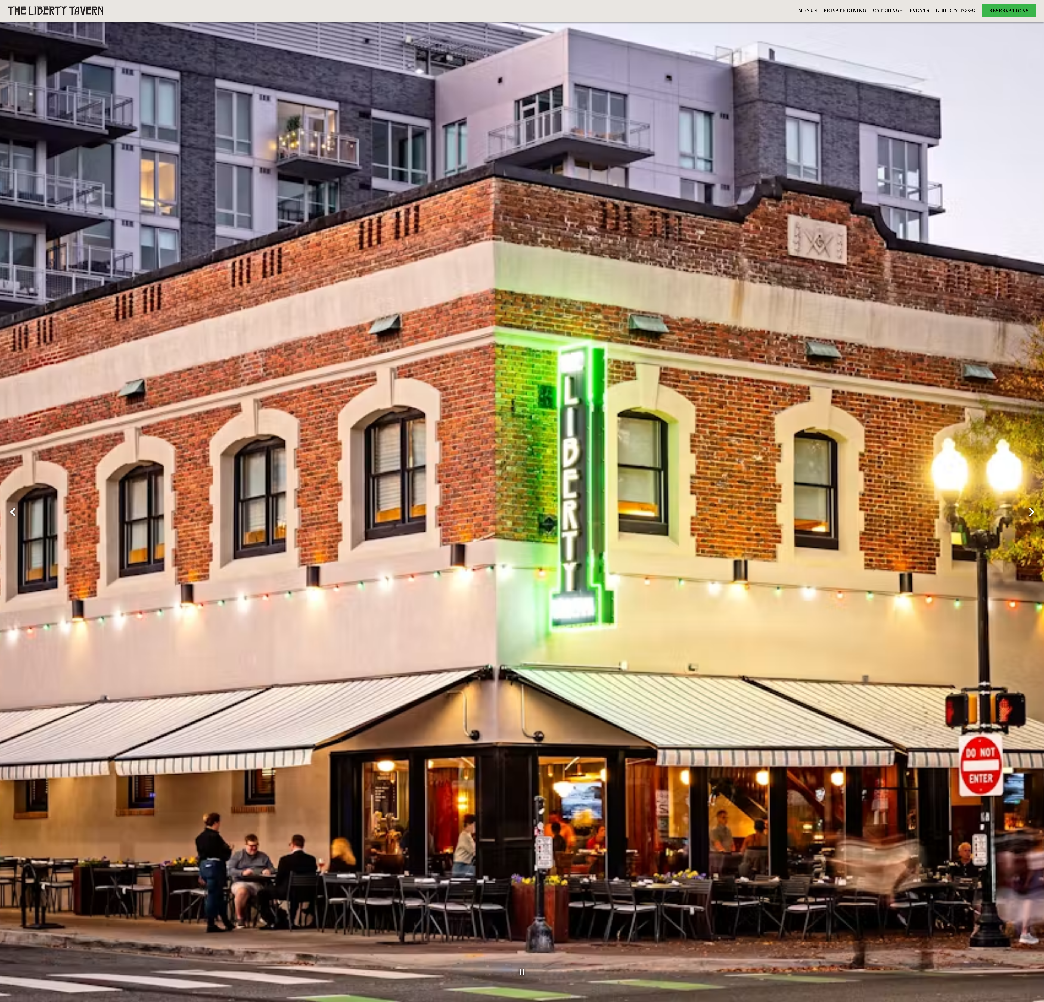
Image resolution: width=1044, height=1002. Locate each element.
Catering (888, 10)
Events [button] (919, 10)
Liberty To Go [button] (956, 10)
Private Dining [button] (845, 10)
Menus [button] (807, 10)
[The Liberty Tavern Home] (55, 10)
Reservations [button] (1009, 10)
